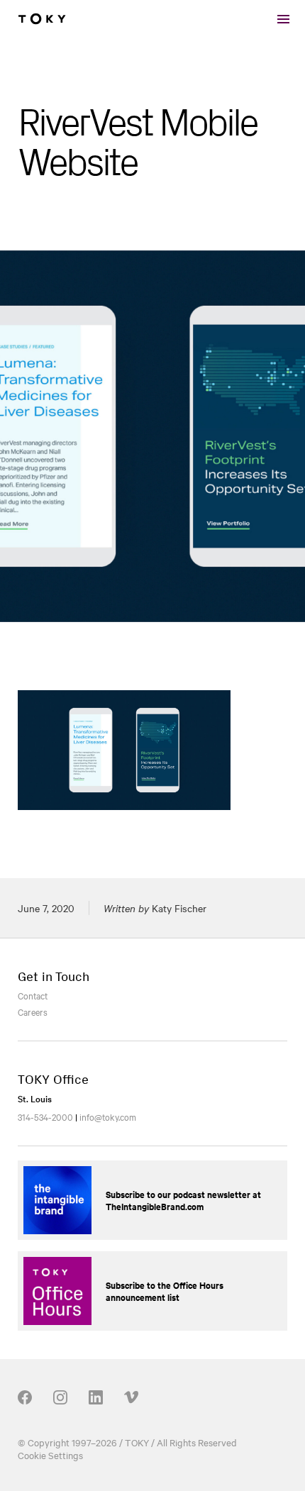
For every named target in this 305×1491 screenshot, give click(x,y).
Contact (33, 995)
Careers (33, 1011)
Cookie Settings (50, 1454)
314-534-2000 (45, 1116)
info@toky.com (107, 1116)
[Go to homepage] (42, 19)
